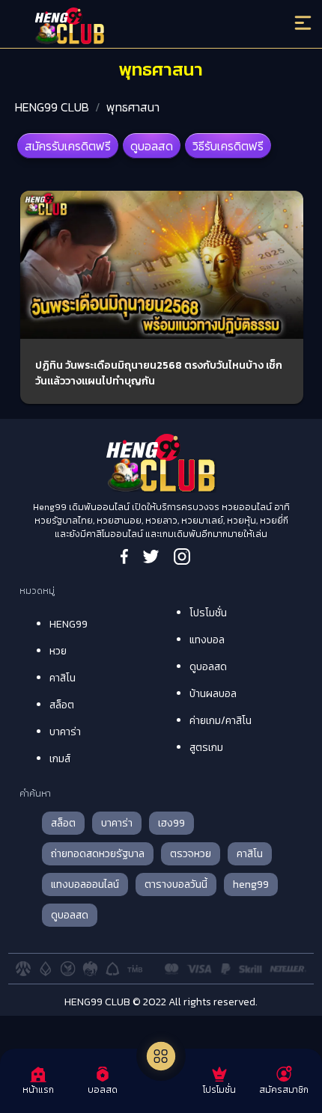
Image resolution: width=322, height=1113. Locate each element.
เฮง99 (171, 823)
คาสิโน (62, 678)
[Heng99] (126, 26)
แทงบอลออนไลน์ (85, 884)
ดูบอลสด (151, 146)
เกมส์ (59, 759)
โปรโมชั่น (208, 613)
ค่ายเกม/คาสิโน (220, 721)
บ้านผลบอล (213, 694)
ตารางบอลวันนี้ (176, 884)
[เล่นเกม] (161, 1056)
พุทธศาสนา (133, 107)
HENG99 (68, 624)
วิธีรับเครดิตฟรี (228, 146)
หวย (58, 651)
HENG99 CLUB (52, 107)
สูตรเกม (206, 747)
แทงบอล (207, 640)
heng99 (251, 884)
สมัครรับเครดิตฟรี (68, 146)
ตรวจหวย (190, 854)
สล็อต (61, 705)
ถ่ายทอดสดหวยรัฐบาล (98, 854)
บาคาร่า (65, 732)
